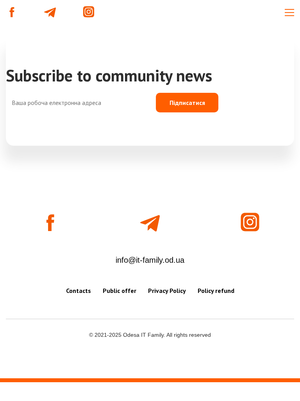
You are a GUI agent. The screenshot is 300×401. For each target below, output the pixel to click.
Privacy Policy (167, 290)
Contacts (78, 290)
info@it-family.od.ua (150, 260)
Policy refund (216, 290)
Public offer (119, 290)
